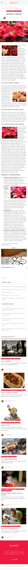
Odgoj (12, 358)
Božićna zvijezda (23, 8)
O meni (23, 554)
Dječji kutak (4, 489)
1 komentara (8, 505)
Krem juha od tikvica (7, 292)
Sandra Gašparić (6, 308)
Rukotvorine (8, 490)
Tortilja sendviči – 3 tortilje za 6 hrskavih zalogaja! (14, 286)
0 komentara (9, 369)
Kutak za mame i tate (6, 8)
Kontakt (18, 554)
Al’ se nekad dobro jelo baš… (9, 459)
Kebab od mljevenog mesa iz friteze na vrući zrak (14, 289)
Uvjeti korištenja (14, 552)
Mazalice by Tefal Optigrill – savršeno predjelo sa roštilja (14, 298)
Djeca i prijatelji (6, 361)
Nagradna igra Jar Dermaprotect (18, 390)
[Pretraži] (24, 278)
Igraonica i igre (11, 489)
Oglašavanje (12, 554)
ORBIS (21, 566)
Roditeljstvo (17, 358)
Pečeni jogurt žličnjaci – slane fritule (10, 295)
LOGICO (12, 566)
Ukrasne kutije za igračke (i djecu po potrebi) (12, 494)
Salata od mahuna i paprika (9, 392)
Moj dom (3, 490)
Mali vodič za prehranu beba (9, 529)
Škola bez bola (5, 425)
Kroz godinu (14, 8)
